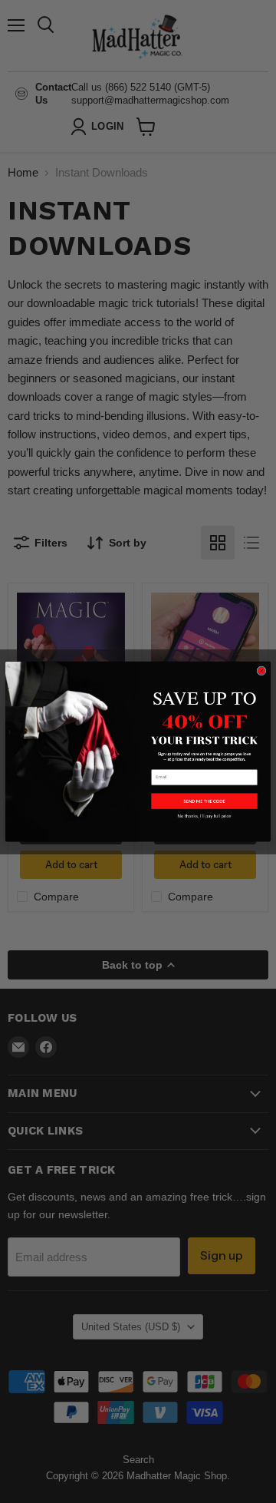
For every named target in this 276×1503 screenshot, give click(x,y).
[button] (204, 800)
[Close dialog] (261, 671)
